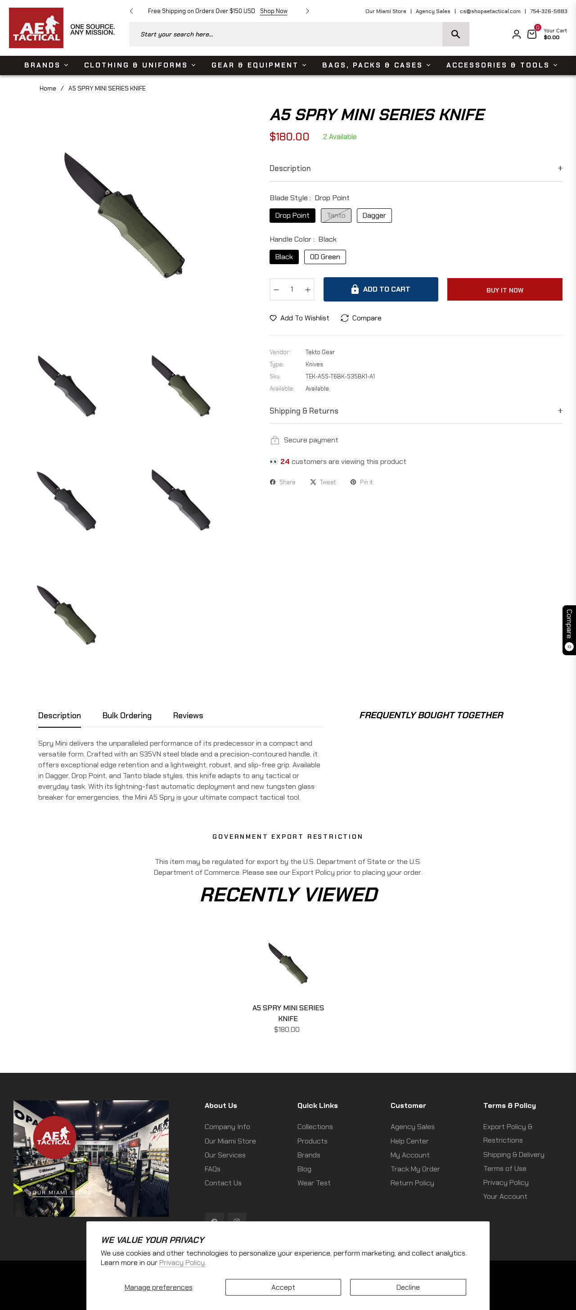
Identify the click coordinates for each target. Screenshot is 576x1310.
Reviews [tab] (188, 716)
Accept (283, 1287)
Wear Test (314, 1183)
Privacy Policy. (182, 1262)
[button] (299, 34)
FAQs (212, 1169)
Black (284, 256)
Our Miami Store (385, 11)
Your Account (505, 1196)
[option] (124, 214)
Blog (304, 1169)
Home (48, 88)
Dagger (374, 215)
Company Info (227, 1126)
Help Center (410, 1141)
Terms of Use (504, 1168)
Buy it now (504, 290)
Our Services (225, 1155)
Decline (408, 1287)
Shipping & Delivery (513, 1154)
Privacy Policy (506, 1182)
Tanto (336, 215)
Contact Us (223, 1183)
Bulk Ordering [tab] (127, 716)
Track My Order (415, 1169)
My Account (410, 1155)
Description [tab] (59, 716)
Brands (308, 1155)
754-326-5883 (548, 11)
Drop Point (292, 215)
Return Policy (412, 1183)
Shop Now (274, 11)
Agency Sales (433, 11)
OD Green (325, 256)
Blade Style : (310, 198)
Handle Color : (303, 239)
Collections (315, 1126)
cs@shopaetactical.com (490, 11)
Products (312, 1141)
